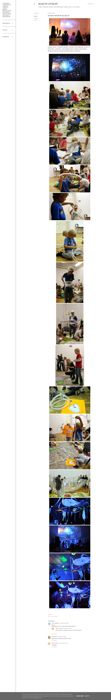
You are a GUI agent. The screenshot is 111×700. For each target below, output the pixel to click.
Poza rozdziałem (58, 7)
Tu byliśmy (36, 18)
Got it (87, 696)
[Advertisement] (70, 678)
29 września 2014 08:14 (61, 636)
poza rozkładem (55, 623)
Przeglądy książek (48, 7)
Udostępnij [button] (36, 13)
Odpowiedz (54, 633)
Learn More (80, 696)
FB (74, 7)
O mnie (40, 7)
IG (72, 7)
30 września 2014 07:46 (67, 628)
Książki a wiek (67, 7)
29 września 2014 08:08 (64, 623)
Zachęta (35, 20)
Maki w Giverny (48, 3)
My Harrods (54, 636)
